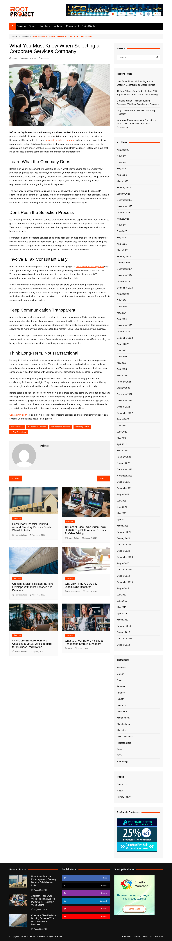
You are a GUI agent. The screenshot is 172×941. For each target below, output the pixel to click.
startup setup (83, 427)
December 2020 (124, 544)
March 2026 (122, 181)
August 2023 (123, 344)
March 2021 (122, 526)
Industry (120, 699)
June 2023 (122, 356)
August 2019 (123, 588)
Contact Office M (18, 414)
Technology (122, 761)
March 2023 (122, 375)
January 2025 (123, 263)
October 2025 (123, 212)
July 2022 (121, 425)
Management (72, 26)
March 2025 (122, 250)
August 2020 (123, 563)
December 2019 (124, 569)
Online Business (125, 736)
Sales (119, 749)
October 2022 (123, 407)
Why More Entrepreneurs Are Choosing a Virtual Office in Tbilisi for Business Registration (32, 643)
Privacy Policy (123, 797)
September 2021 (125, 488)
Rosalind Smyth (73, 591)
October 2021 (123, 482)
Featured (121, 686)
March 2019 (122, 620)
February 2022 (124, 457)
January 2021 (123, 538)
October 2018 (123, 645)
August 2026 (123, 150)
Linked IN (147, 936)
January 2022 (123, 463)
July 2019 (121, 595)
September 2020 (125, 557)
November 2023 (124, 325)
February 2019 (124, 626)
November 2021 (124, 476)
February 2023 (124, 382)
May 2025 (121, 237)
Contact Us (122, 784)
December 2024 (124, 269)
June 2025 (122, 231)
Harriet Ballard (21, 535)
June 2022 (122, 432)
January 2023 (123, 388)
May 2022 (121, 438)
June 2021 (122, 507)
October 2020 (123, 551)
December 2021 (124, 469)
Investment (45, 26)
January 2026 (123, 194)
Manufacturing (123, 724)
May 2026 (121, 169)
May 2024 (121, 313)
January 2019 (123, 632)
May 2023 (121, 363)
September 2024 (125, 288)
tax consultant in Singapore (90, 266)
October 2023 (123, 331)
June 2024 (122, 306)
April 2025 (122, 244)
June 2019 (122, 601)
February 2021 (124, 532)
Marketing (58, 26)
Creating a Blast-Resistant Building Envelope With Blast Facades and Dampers (32, 587)
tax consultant (19, 432)
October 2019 (123, 576)
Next (102, 478)
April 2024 (122, 319)
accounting (18, 427)
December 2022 (124, 394)
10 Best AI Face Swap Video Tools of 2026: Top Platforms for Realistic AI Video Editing (86, 530)
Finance (33, 26)
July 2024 (121, 300)
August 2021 (123, 494)
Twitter (137, 936)
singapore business (61, 427)
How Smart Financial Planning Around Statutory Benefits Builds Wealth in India (31, 527)
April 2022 (122, 444)
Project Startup (89, 26)
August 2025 (123, 219)
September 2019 (125, 582)
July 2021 (121, 501)
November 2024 (124, 275)
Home (120, 791)
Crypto (120, 680)
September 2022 (125, 413)
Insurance (121, 705)
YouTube (159, 936)
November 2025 (124, 206)
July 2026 (121, 156)
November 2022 (124, 400)
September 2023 (125, 338)
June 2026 (122, 162)
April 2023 (122, 369)
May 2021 (121, 513)
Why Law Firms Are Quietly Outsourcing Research (136, 112)
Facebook (126, 936)
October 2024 (123, 281)
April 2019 (122, 613)
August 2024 (123, 294)
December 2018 (124, 638)
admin (14, 58)
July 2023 (121, 350)
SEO (119, 755)
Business (21, 26)
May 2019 (121, 607)
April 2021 (122, 519)
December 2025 (124, 200)
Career (120, 674)
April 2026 (122, 175)
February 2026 (124, 187)
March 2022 (122, 450)
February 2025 (124, 256)
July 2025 (121, 225)
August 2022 (123, 419)
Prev (17, 478)
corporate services (38, 427)
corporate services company (59, 140)
